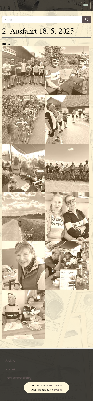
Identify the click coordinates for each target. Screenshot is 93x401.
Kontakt (10, 369)
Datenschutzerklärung (18, 378)
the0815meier (54, 385)
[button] (23, 70)
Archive (10, 360)
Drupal (58, 389)
